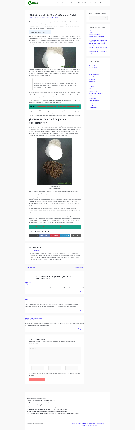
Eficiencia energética (94, 89)
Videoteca (92, 423)
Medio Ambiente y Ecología (96, 93)
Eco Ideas (91, 86)
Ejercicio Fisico (93, 107)
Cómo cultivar (92, 77)
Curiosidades (92, 81)
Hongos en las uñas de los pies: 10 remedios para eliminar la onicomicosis (47, 409)
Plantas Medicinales (94, 100)
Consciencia (92, 79)
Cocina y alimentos (94, 74)
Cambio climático (93, 72)
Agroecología (92, 65)
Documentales (92, 84)
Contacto (78, 423)
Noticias (91, 96)
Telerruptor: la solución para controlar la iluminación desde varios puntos (96, 36)
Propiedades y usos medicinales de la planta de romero (42, 403)
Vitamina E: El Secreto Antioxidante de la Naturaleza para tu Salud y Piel (98, 48)
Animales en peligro (94, 67)
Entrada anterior (30, 267)
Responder (81, 291)
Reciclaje (91, 103)
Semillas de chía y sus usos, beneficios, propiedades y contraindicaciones (47, 411)
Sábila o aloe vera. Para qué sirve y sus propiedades (41, 405)
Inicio (73, 423)
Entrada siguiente (79, 267)
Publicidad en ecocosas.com (89, 425)
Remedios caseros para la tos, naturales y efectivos (41, 401)
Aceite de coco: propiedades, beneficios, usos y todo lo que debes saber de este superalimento (53, 413)
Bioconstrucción (93, 69)
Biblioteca (85, 423)
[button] (59, 3)
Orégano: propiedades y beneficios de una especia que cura (43, 407)
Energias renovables (94, 91)
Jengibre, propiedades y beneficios (36, 398)
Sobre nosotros (100, 423)
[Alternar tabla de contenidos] (47, 32)
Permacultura (92, 98)
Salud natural (92, 105)
